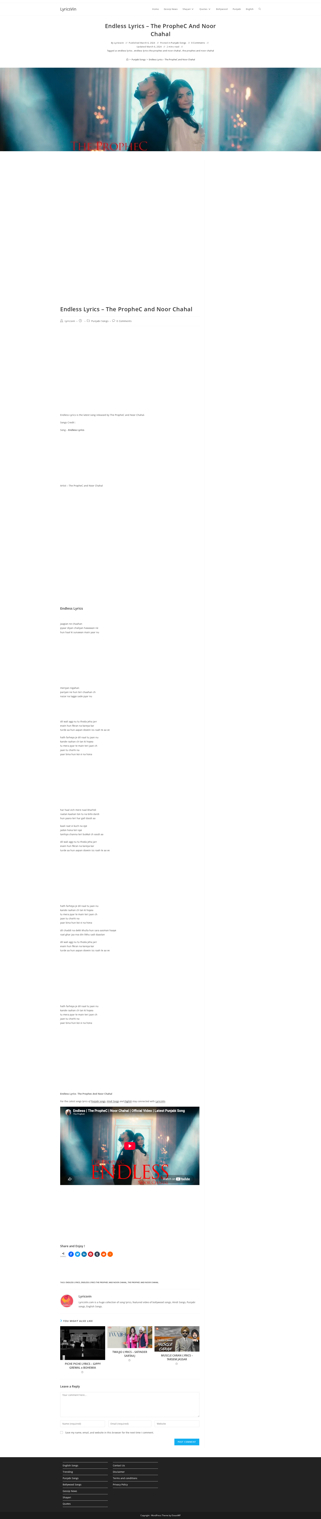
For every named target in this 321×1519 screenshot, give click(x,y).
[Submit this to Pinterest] (90, 1254)
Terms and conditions (125, 1478)
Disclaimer (119, 1471)
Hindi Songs (113, 1101)
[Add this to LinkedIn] (84, 1254)
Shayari (67, 1497)
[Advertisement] (235, 187)
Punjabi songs (98, 1101)
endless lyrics (125, 50)
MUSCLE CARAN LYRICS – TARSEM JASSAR (177, 1357)
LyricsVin (68, 9)
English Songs (70, 1465)
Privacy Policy (120, 1484)
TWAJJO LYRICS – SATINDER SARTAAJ (129, 1353)
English (128, 1101)
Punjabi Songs (178, 42)
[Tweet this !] (77, 1254)
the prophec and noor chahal (198, 50)
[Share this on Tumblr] (97, 1254)
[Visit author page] (67, 1300)
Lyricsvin (119, 42)
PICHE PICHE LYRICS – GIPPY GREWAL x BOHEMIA (83, 1365)
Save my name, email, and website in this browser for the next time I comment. (109, 1432)
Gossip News (70, 1491)
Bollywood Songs (72, 1484)
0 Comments (198, 42)
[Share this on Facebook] (71, 1254)
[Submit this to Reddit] (103, 1254)
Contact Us (119, 1465)
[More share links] (110, 1254)
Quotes (67, 1503)
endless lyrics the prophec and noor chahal (157, 50)
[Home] (127, 59)
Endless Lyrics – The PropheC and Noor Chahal (172, 59)
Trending (68, 1471)
